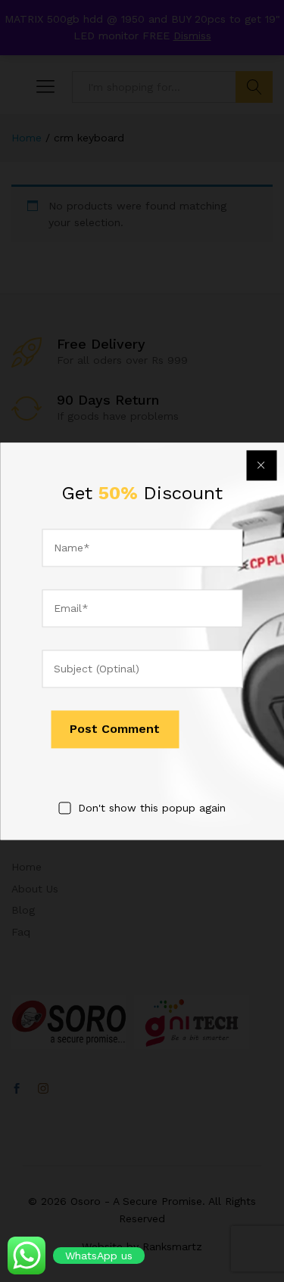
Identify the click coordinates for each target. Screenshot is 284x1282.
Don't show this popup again (152, 808)
